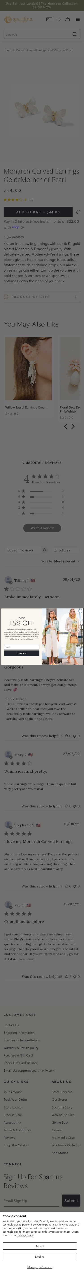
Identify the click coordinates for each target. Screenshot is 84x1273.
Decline (40, 1256)
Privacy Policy (25, 1235)
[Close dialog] (80, 611)
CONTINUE (21, 653)
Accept (40, 1246)
